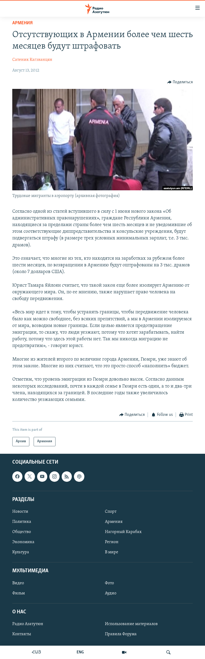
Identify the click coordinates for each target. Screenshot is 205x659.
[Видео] (124, 652)
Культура (20, 552)
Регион (112, 542)
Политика (21, 522)
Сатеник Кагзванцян (32, 60)
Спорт (110, 512)
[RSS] (67, 476)
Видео (18, 583)
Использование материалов (131, 624)
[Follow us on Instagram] (54, 476)
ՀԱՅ (36, 652)
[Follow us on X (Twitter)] (30, 476)
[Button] (180, 82)
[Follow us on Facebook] (17, 476)
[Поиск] (168, 652)
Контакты (21, 634)
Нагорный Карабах (123, 532)
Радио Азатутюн (27, 624)
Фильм (18, 593)
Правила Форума (121, 634)
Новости (20, 512)
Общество (21, 532)
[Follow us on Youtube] (42, 476)
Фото (109, 583)
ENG (80, 652)
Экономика (23, 542)
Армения (22, 23)
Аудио (110, 593)
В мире (111, 552)
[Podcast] (79, 476)
